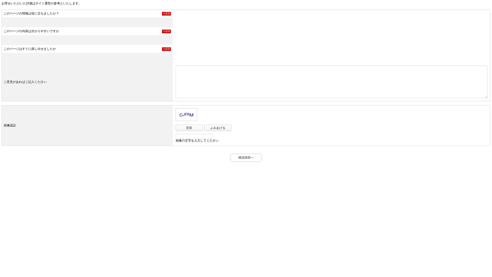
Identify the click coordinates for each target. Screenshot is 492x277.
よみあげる (217, 127)
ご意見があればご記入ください (25, 81)
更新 (189, 127)
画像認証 (10, 125)
